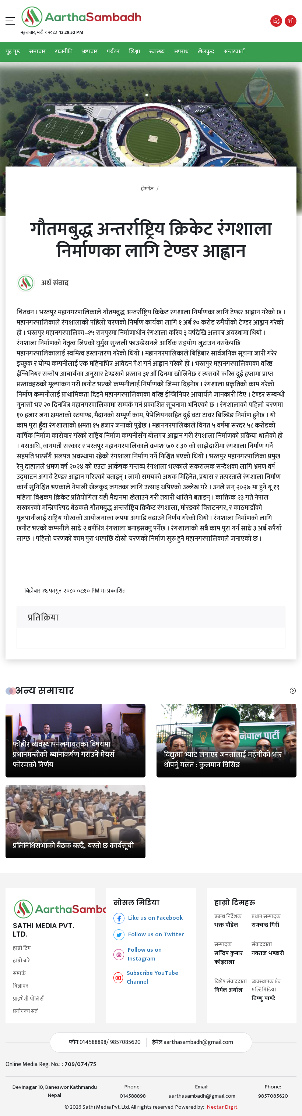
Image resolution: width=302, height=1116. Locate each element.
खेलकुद (206, 51)
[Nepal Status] (81, 17)
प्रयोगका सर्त (25, 1012)
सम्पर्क (19, 974)
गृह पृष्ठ (13, 51)
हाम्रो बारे (21, 961)
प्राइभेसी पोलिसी (29, 999)
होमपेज (147, 189)
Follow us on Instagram (145, 954)
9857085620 (273, 1096)
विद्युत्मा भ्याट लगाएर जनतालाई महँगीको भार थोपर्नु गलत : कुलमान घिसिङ (223, 760)
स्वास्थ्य (157, 51)
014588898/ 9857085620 (110, 1042)
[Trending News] (290, 21)
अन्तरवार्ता (234, 51)
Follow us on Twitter (156, 935)
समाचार (37, 51)
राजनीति (64, 51)
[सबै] (292, 691)
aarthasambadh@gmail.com (198, 1042)
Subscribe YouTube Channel (152, 978)
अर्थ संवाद (55, 283)
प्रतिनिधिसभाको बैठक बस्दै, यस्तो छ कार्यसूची (73, 846)
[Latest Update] (276, 21)
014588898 (133, 1096)
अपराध (181, 51)
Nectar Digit (222, 1107)
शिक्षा (134, 51)
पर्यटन (113, 51)
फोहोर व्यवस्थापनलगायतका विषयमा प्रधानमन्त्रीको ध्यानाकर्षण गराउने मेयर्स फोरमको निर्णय (64, 754)
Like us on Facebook (155, 918)
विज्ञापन (20, 986)
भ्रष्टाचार (90, 51)
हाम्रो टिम (22, 948)
